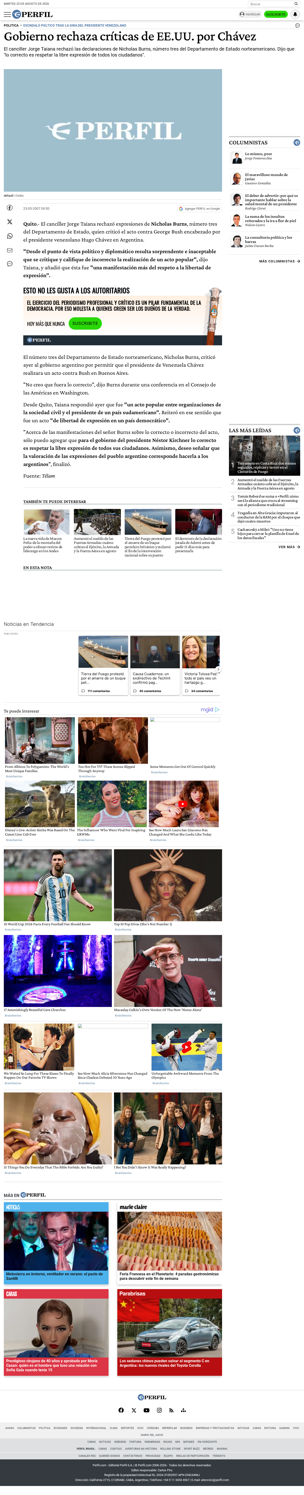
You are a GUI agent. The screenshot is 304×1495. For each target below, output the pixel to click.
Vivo (296, 1428)
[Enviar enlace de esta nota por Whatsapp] (9, 236)
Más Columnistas (277, 261)
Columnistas (248, 142)
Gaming (284, 1428)
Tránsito (219, 1455)
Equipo (168, 1455)
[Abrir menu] (7, 14)
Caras (257, 1428)
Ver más (287, 547)
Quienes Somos (109, 1455)
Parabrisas (152, 1441)
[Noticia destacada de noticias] (56, 1208)
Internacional (96, 1428)
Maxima (222, 1448)
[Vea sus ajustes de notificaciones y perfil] (295, 14)
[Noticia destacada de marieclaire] (169, 1208)
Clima (114, 1428)
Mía (177, 1441)
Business (186, 1428)
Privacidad (153, 1455)
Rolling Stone (170, 1448)
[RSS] (171, 1410)
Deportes (127, 1428)
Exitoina (270, 1428)
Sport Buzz (192, 1448)
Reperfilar (169, 1428)
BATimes (188, 1441)
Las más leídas (250, 430)
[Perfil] (33, 1195)
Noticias (243, 1428)
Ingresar (253, 14)
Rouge (167, 1441)
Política (44, 1428)
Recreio (208, 1448)
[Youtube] (146, 1410)
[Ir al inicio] (32, 14)
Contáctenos (132, 1455)
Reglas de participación (192, 1455)
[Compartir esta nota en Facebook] (9, 207)
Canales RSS (87, 1455)
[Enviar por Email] (9, 250)
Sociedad (77, 1428)
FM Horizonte (207, 1441)
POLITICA (11, 26)
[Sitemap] (183, 1410)
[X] (133, 1411)
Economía (60, 1428)
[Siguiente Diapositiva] (218, 669)
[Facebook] (121, 1411)
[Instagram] (159, 1411)
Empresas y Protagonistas (215, 1428)
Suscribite (276, 14)
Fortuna (135, 1441)
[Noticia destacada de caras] (56, 1295)
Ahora (9, 1428)
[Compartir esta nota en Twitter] (9, 222)
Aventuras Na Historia (141, 1448)
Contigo (116, 1448)
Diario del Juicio (152, 1435)
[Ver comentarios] (296, 26)
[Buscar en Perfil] (296, 4)
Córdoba (153, 1428)
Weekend (120, 1441)
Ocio (140, 1428)
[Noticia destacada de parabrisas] (169, 1295)
